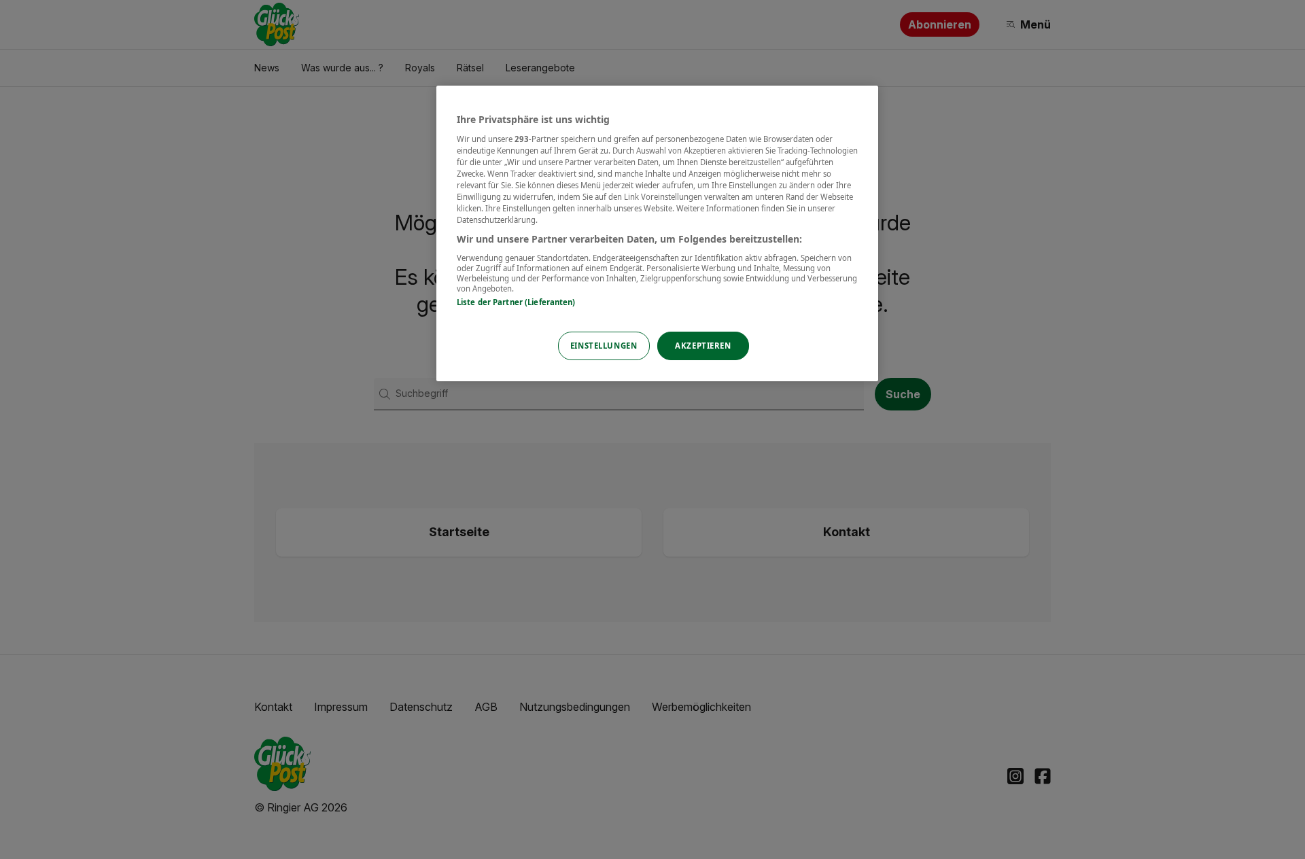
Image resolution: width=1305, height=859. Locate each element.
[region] (657, 233)
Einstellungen (603, 345)
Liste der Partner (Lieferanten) (516, 302)
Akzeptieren (703, 345)
